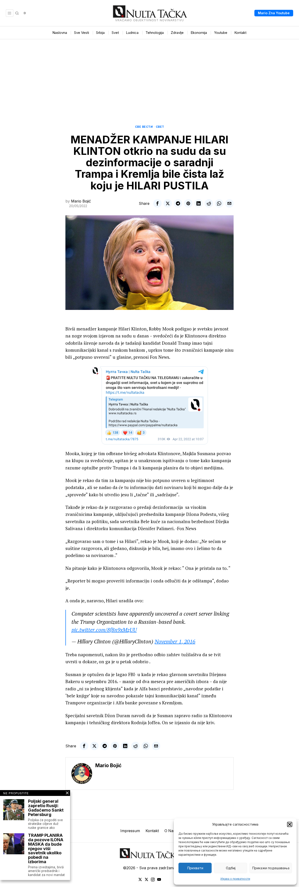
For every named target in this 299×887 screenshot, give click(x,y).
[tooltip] (157, 203)
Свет (160, 126)
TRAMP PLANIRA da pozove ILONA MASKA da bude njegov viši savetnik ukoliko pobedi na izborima (45, 848)
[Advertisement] (149, 74)
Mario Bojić (81, 201)
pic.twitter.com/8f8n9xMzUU (104, 629)
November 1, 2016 (175, 641)
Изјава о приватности (235, 878)
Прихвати (195, 868)
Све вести (144, 126)
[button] (289, 824)
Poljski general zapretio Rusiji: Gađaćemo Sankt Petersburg (46, 808)
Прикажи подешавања (270, 868)
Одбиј (230, 868)
